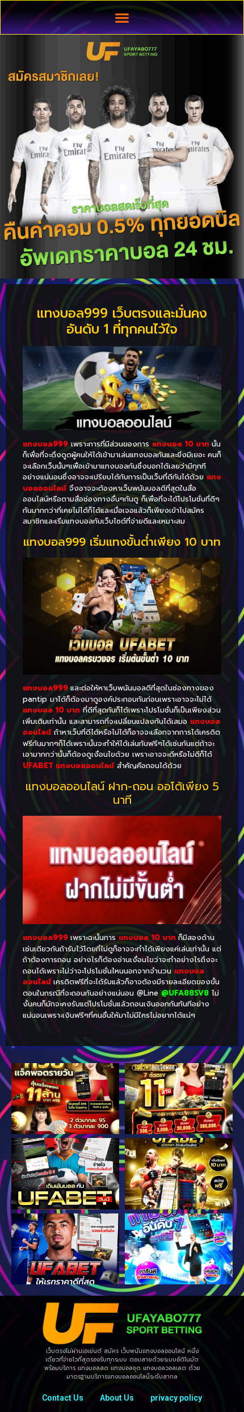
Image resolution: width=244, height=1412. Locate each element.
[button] (122, 17)
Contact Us (62, 1397)
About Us (117, 1397)
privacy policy (176, 1397)
